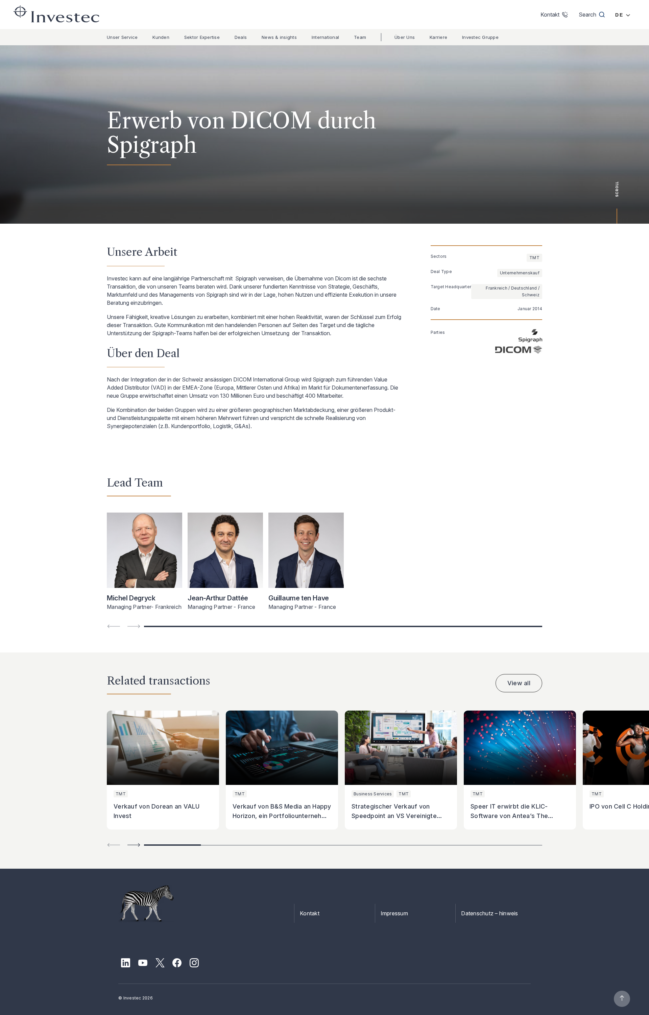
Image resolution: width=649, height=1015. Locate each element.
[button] (134, 845)
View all (518, 683)
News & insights (279, 37)
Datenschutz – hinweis (489, 913)
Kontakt (309, 913)
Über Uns (404, 37)
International (325, 37)
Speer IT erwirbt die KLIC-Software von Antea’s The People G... (509, 816)
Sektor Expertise (202, 37)
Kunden (160, 37)
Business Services (373, 793)
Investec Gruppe (480, 37)
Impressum (394, 913)
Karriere (438, 37)
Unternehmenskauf (519, 272)
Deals (241, 37)
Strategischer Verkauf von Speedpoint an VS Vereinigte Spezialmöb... (394, 816)
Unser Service (122, 37)
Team (360, 37)
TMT (534, 257)
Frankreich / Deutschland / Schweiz (512, 291)
